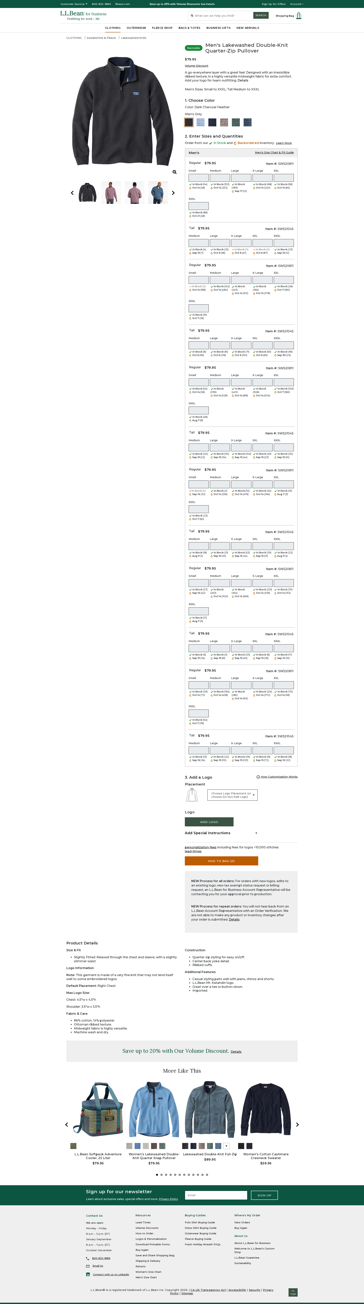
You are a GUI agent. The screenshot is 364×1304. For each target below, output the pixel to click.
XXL (276, 170)
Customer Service (72, 3)
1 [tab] (157, 1175)
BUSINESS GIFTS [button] (218, 28)
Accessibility (237, 1290)
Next (173, 193)
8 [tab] (189, 1175)
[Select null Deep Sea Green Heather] (236, 122)
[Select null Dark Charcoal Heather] (189, 122)
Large (235, 170)
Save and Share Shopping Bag (155, 1255)
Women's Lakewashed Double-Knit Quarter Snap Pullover (154, 1156)
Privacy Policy (168, 1199)
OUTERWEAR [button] (136, 28)
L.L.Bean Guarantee (246, 1257)
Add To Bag (221, 861)
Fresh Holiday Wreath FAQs (202, 1244)
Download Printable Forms (153, 1244)
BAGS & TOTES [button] (189, 28)
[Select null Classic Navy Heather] (212, 122)
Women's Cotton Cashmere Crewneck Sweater (266, 1156)
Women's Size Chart (148, 1271)
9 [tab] (193, 1175)
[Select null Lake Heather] (200, 122)
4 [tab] (171, 1175)
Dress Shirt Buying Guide (201, 1227)
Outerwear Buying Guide (200, 1233)
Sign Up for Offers (274, 3)
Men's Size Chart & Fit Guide (274, 152)
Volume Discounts (147, 1227)
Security (254, 1290)
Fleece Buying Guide (198, 1238)
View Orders (242, 1222)
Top (293, 1294)
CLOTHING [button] (113, 28)
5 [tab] (175, 1175)
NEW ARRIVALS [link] (248, 28)
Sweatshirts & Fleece (101, 38)
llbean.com (122, 3)
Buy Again (142, 1249)
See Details (208, 4)
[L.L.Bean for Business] (83, 15)
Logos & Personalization (151, 1238)
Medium (215, 170)
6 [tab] (180, 1175)
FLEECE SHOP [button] (162, 28)
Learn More (284, 143)
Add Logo (209, 822)
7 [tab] (184, 1175)
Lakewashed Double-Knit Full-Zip (210, 1154)
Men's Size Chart (146, 1277)
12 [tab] (207, 1175)
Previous (72, 193)
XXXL (192, 199)
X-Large (258, 170)
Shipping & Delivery (148, 1260)
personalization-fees (201, 847)
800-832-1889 (101, 3)
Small (192, 170)
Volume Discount (196, 65)
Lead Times (143, 1222)
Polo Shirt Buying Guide (200, 1222)
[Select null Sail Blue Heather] (247, 122)
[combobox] (229, 16)
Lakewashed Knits (133, 38)
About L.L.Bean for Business (252, 1243)
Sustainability (242, 1263)
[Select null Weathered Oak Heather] (224, 122)
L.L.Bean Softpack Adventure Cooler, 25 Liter (98, 1156)
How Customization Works (279, 776)
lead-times (193, 851)
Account (295, 3)
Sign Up (264, 1195)
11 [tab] (202, 1175)
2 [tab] (161, 1175)
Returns (141, 1266)
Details (243, 80)
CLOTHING (74, 38)
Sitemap (187, 1293)
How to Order (144, 1233)
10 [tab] (198, 1175)
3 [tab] (166, 1175)
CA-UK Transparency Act (208, 1290)
